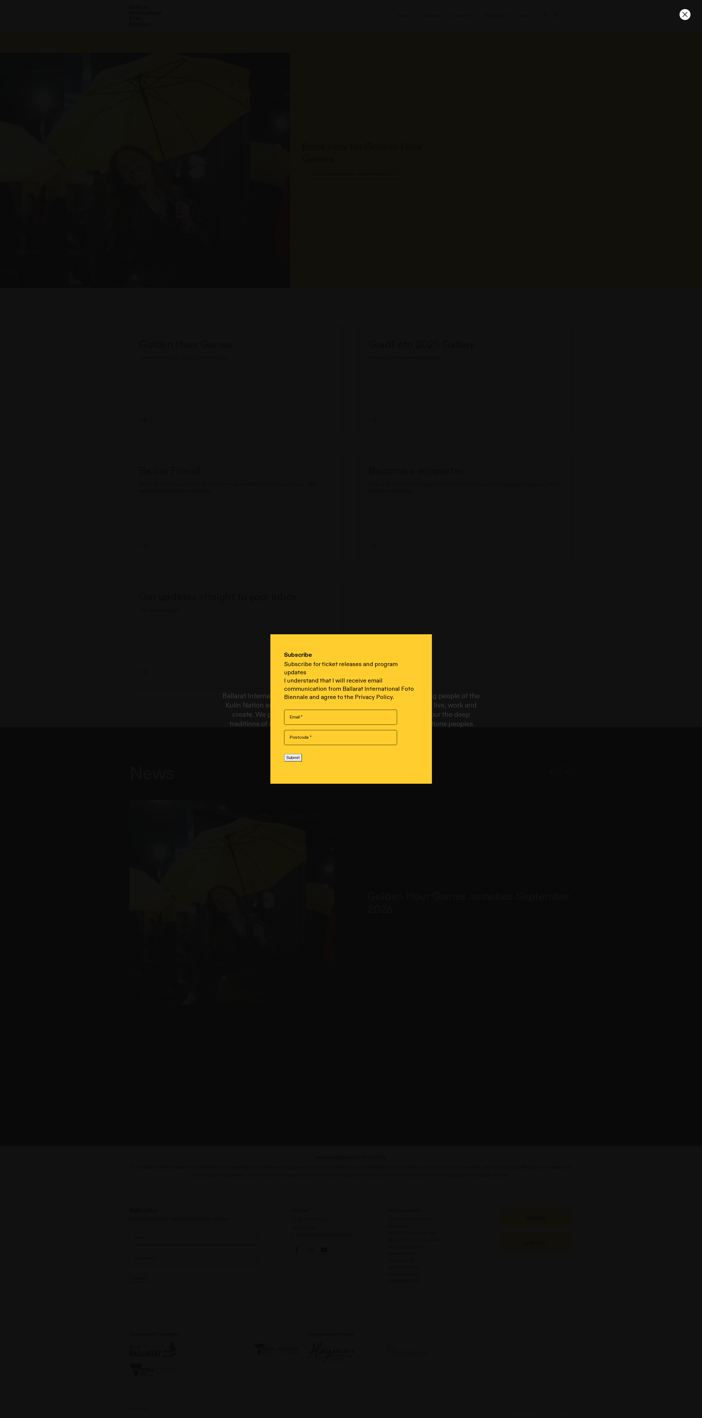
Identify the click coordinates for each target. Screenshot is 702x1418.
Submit (293, 757)
